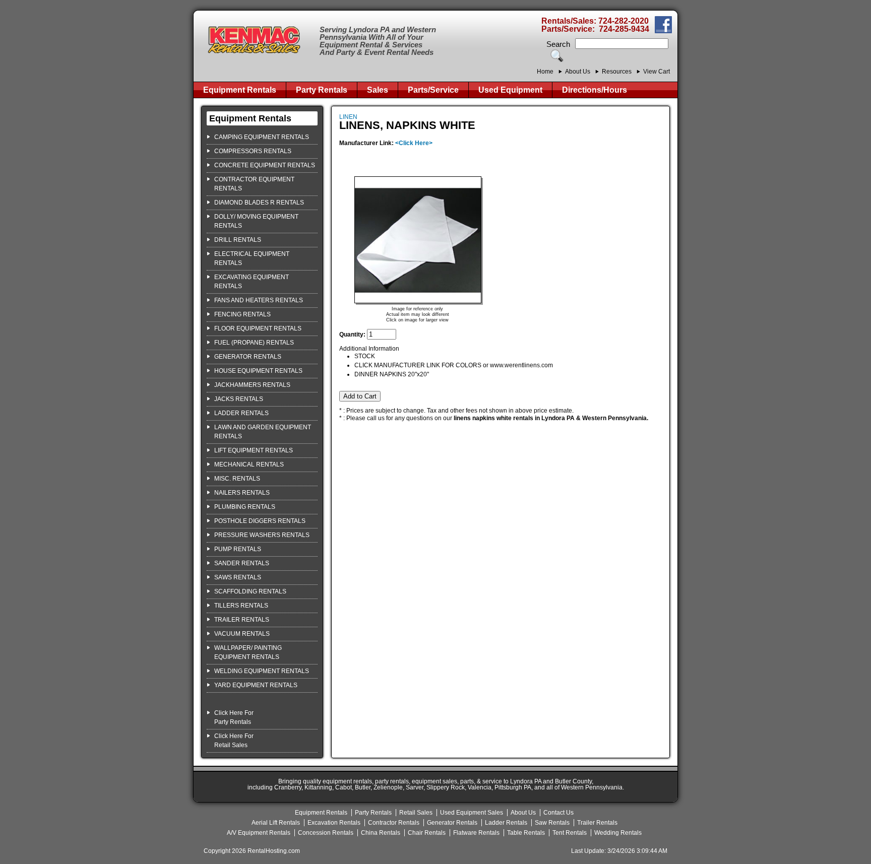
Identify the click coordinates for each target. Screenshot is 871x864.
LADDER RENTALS (241, 413)
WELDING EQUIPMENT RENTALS (261, 671)
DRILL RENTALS (237, 239)
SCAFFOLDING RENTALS (250, 591)
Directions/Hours (594, 90)
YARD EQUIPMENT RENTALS (255, 685)
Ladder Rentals (506, 822)
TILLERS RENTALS (241, 605)
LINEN (348, 116)
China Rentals (380, 832)
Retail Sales (415, 812)
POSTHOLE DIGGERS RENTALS (259, 520)
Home (545, 71)
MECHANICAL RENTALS (249, 464)
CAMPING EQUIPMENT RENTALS (261, 137)
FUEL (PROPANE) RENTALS (254, 342)
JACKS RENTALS (238, 399)
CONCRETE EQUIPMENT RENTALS (264, 165)
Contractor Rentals (393, 822)
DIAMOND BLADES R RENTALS (259, 202)
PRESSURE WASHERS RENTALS (261, 535)
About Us (577, 71)
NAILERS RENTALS (242, 492)
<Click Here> (413, 143)
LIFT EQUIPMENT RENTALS (253, 450)
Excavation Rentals (333, 822)
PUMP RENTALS (237, 549)
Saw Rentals (552, 822)
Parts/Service (433, 90)
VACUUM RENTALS (242, 633)
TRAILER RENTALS (241, 619)
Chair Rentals (427, 832)
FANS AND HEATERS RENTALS (258, 300)
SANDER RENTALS (241, 563)
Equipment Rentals (239, 90)
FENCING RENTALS (242, 314)
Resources (617, 71)
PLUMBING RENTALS (244, 506)
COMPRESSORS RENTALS (252, 151)
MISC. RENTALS (237, 478)
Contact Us (558, 812)
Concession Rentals (325, 832)
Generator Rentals (452, 822)
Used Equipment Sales (471, 812)
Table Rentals (526, 832)
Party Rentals (321, 90)
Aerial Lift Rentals (276, 822)
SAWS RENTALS (237, 577)
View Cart (656, 71)
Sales (377, 90)
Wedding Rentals (618, 832)
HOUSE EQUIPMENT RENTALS (258, 370)
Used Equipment (510, 90)
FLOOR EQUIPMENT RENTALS (257, 328)
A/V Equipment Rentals (258, 832)
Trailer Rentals (597, 822)
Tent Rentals (569, 832)
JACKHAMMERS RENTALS (252, 384)
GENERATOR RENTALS (247, 356)
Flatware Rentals (476, 832)
